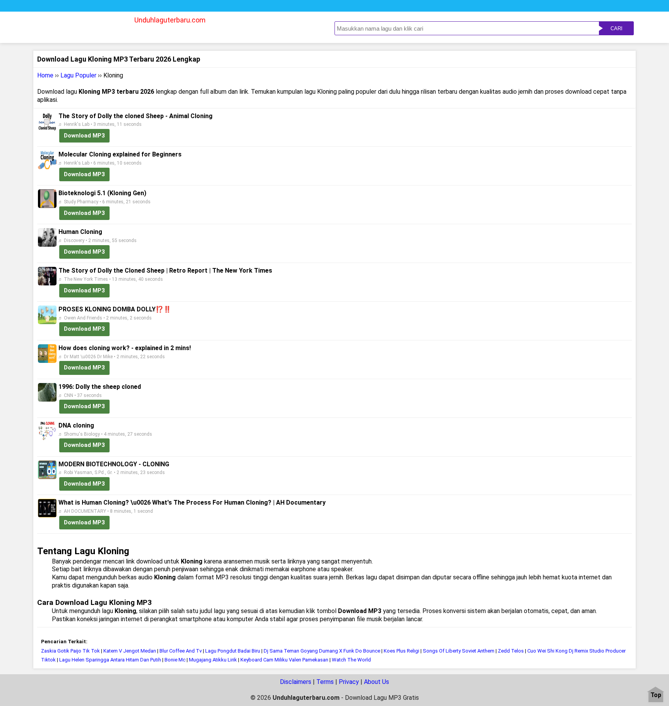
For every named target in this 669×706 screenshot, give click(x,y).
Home (45, 75)
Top (655, 695)
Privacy (349, 681)
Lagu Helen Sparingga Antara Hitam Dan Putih (110, 660)
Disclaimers (295, 681)
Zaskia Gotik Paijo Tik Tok (70, 651)
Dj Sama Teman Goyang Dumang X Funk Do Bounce (322, 651)
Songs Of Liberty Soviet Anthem (458, 651)
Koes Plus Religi (401, 651)
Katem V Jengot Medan (129, 651)
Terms (325, 681)
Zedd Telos (511, 651)
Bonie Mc (175, 660)
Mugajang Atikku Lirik (213, 660)
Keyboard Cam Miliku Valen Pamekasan (284, 660)
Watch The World (351, 660)
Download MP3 (84, 135)
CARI (617, 28)
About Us (376, 681)
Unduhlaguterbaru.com (170, 20)
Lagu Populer (78, 75)
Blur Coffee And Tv (181, 651)
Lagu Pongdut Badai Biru (232, 651)
